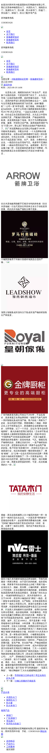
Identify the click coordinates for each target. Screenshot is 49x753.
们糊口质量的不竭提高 (25, 681)
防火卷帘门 (11, 705)
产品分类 (5, 692)
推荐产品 (5, 710)
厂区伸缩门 (11, 718)
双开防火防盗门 (13, 724)
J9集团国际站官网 (19, 79)
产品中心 (10, 744)
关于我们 (10, 34)
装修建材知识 (12, 37)
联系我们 (10, 42)
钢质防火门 (11, 700)
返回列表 (7, 85)
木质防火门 (11, 697)
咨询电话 (10, 741)
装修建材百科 (12, 40)
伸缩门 (9, 715)
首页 (8, 31)
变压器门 (10, 721)
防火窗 (9, 703)
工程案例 (10, 746)
